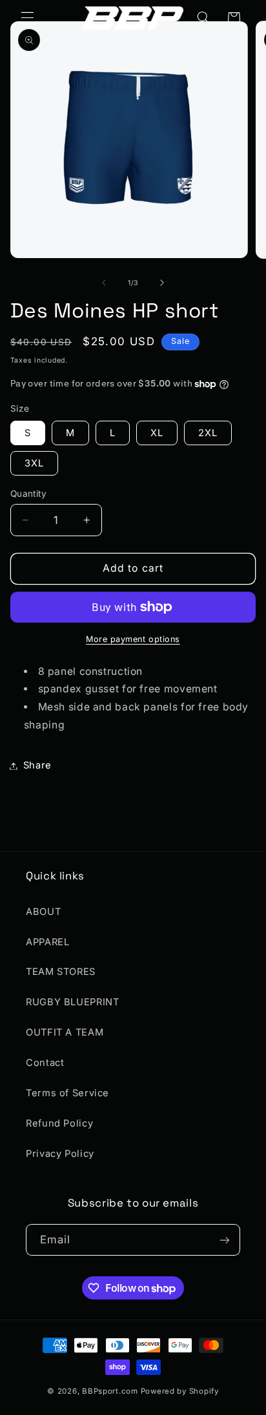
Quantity (28, 493)
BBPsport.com (110, 1391)
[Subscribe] (225, 1240)
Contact (45, 1063)
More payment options (133, 639)
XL (156, 433)
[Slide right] (162, 283)
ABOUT (43, 912)
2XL (208, 433)
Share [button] (37, 765)
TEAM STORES (61, 972)
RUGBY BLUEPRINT (72, 1002)
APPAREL (47, 942)
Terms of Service (67, 1093)
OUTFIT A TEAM (64, 1032)
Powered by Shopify (180, 1391)
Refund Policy (59, 1123)
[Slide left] (104, 283)
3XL (34, 463)
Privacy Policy (60, 1153)
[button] (27, 18)
